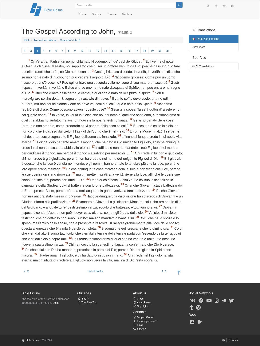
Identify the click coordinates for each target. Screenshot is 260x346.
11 (89, 50)
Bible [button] (81, 14)
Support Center (145, 317)
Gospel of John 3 (70, 40)
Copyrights (142, 306)
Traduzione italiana (45, 40)
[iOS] (192, 321)
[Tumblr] (191, 307)
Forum (141, 328)
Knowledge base (147, 321)
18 (144, 50)
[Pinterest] (198, 307)
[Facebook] (201, 300)
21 (167, 50)
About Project (144, 302)
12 (97, 50)
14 (113, 50)
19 (152, 50)
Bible (27, 40)
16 (128, 50)
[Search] (179, 5)
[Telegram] (224, 300)
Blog (85, 298)
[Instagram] (217, 300)
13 (105, 50)
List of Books (95, 271)
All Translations (204, 66)
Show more (198, 47)
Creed (140, 298)
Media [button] (126, 14)
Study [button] (96, 14)
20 (160, 50)
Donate (234, 340)
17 (136, 50)
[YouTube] (209, 300)
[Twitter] (231, 300)
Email (140, 325)
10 (82, 50)
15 (121, 50)
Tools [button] (110, 14)
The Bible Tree (89, 302)
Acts (56, 302)
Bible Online (53, 9)
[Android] (199, 321)
